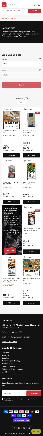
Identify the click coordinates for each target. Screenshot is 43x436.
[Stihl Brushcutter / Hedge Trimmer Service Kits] (31, 218)
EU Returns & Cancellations (12, 369)
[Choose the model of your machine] (40, 70)
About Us (5, 355)
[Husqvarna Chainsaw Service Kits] (31, 120)
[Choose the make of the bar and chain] (40, 59)
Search (34, 11)
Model (4, 70)
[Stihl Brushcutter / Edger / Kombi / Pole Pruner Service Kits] (11, 268)
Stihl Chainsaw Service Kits (10, 131)
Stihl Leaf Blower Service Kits (31, 279)
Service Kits (12, 18)
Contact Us (6, 353)
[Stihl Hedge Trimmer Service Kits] (31, 171)
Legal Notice (6, 372)
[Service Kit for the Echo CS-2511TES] (11, 171)
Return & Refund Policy (11, 361)
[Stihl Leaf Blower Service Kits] (31, 268)
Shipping (5, 358)
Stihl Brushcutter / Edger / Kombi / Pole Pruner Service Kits (11, 280)
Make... (4, 59)
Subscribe (34, 393)
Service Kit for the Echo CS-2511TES (11, 183)
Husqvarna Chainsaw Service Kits (30, 131)
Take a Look (10, 250)
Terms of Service (8, 366)
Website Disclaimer (9, 341)
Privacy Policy (7, 364)
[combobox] (21, 10)
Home (4, 18)
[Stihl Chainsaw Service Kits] (11, 120)
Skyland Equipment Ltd (17, 433)
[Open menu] (4, 4)
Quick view (11, 155)
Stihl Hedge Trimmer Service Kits (30, 183)
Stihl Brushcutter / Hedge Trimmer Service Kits (31, 229)
